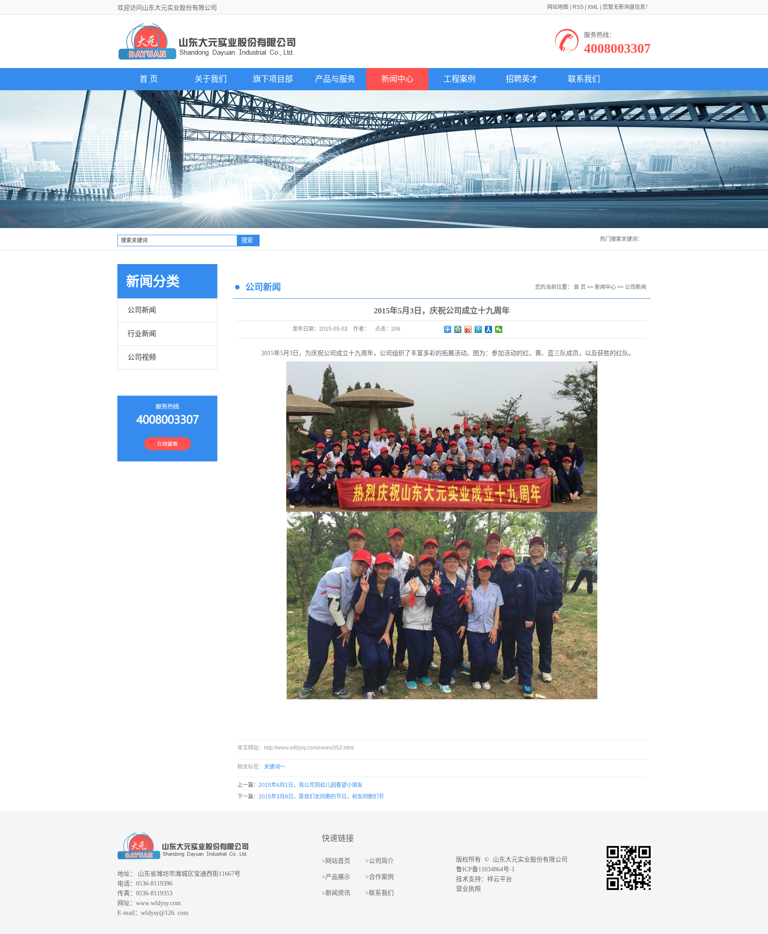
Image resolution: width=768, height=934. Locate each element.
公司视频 (142, 357)
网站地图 (557, 7)
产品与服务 (335, 79)
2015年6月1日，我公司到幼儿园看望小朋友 (311, 785)
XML (593, 7)
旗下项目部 (273, 79)
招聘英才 (522, 79)
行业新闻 (142, 333)
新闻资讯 (337, 893)
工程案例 (460, 79)
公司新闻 (142, 310)
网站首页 (337, 861)
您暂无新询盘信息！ (627, 7)
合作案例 (381, 877)
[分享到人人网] (488, 329)
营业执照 (468, 889)
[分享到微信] (499, 329)
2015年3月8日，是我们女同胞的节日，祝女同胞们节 (321, 797)
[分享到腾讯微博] (478, 329)
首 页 (149, 79)
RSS (578, 7)
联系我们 (584, 79)
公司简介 (381, 861)
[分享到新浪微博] (468, 329)
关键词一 (274, 767)
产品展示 (337, 877)
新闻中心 (397, 79)
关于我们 (211, 79)
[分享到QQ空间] (458, 329)
